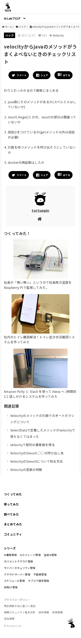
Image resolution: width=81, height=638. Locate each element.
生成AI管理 (50, 555)
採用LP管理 (10, 587)
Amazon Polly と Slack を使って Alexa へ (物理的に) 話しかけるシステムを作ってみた (40, 394)
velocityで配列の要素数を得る (32, 444)
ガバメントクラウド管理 (18, 561)
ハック (9, 35)
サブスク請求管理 (38, 581)
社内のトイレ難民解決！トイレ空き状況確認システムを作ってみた (39, 339)
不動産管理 (40, 574)
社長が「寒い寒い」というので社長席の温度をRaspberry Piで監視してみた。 (38, 285)
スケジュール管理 (14, 581)
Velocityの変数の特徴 (26, 469)
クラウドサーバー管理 (17, 574)
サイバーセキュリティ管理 (19, 568)
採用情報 (57, 612)
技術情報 (44, 612)
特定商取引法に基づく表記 (20, 606)
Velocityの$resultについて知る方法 (36, 461)
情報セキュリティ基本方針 (19, 612)
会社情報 (9, 618)
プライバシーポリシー (17, 600)
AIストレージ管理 (30, 555)
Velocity (58, 35)
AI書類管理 (10, 555)
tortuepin (40, 210)
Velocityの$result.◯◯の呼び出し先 (37, 453)
